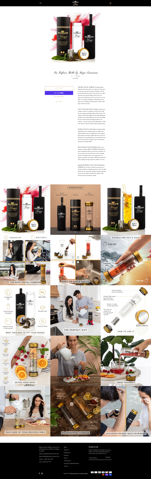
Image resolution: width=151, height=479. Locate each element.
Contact (66, 466)
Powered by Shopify (84, 473)
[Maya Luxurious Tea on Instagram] (42, 473)
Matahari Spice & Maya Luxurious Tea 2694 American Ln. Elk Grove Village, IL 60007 (49, 449)
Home (65, 447)
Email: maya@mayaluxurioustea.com (49, 454)
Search (65, 458)
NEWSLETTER (93, 447)
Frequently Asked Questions (71, 463)
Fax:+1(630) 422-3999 (45, 462)
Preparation (67, 452)
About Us (66, 450)
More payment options (59, 96)
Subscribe (107, 457)
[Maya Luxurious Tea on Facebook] (39, 473)
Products (66, 455)
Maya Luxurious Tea (75, 473)
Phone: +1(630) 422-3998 (46, 459)
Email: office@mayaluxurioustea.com (49, 456)
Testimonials (67, 461)
